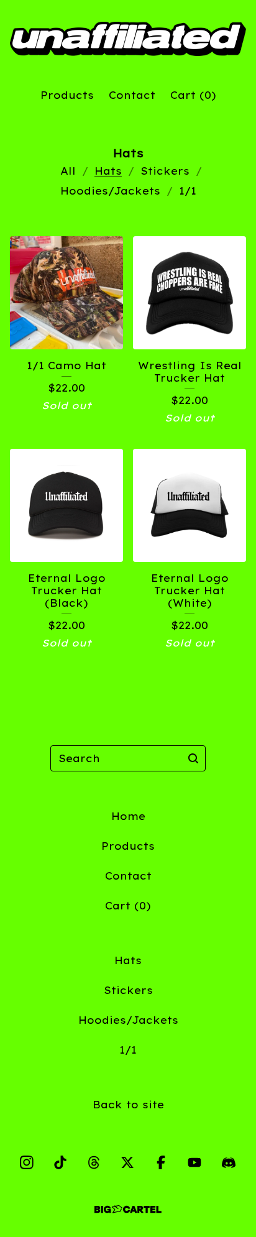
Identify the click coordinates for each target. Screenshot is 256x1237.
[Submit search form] (193, 758)
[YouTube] (194, 1162)
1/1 (187, 191)
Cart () (193, 95)
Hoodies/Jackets (110, 191)
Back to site (128, 1104)
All (68, 171)
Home (128, 816)
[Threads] (94, 1162)
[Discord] (228, 1163)
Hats (108, 171)
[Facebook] (161, 1162)
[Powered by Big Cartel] (128, 1209)
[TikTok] (60, 1162)
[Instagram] (26, 1162)
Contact (132, 95)
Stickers (165, 171)
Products (67, 95)
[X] (127, 1162)
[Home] (128, 39)
